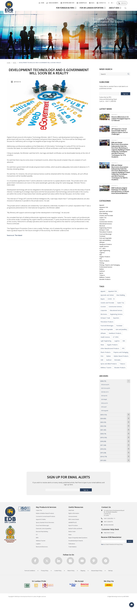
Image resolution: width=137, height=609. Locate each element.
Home (8, 62)
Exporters (116, 318)
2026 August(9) (104, 410)
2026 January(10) (105, 384)
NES (100, 254)
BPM (37, 537)
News (14, 62)
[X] (47, 560)
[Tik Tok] (105, 560)
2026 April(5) (104, 395)
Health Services (104, 246)
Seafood (102, 271)
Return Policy (71, 570)
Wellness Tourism (104, 277)
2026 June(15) (104, 403)
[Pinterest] (93, 560)
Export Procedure (73, 525)
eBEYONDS (126, 596)
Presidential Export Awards (75, 540)
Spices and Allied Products (109, 364)
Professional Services (105, 267)
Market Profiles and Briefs (75, 528)
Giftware (102, 242)
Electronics (104, 314)
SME (102, 360)
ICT (37, 534)
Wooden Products (105, 279)
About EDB (114, 8)
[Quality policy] (23, 508)
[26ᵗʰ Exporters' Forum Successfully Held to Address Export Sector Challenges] (104, 129)
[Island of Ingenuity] (47, 586)
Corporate (104, 310)
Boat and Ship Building (42, 531)
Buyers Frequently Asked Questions (77, 537)
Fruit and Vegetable (105, 238)
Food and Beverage (105, 234)
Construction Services (106, 222)
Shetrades (117, 360)
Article (101, 209)
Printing (101, 263)
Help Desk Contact (109, 532)
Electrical (102, 226)
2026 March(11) (105, 392)
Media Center (72, 531)
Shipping (83, 570)
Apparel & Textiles (41, 519)
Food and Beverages (107, 325)
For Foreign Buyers (65, 8)
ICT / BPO (102, 248)
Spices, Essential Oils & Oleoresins (45, 522)
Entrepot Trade (104, 230)
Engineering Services (105, 228)
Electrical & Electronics (42, 547)
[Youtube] (82, 560)
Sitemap (110, 570)
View (102, 544)
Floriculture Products (105, 232)
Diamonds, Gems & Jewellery (43, 528)
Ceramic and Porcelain (106, 215)
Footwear (102, 236)
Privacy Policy (44, 570)
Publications (71, 544)
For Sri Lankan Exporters (91, 8)
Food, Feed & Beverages (42, 525)
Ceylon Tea (102, 217)
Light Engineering (104, 250)
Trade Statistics (72, 547)
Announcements (72, 516)
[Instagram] (70, 560)
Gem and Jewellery (105, 240)
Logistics (102, 252)
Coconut (102, 220)
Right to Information (73, 513)
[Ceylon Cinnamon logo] (36, 586)
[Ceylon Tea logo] (27, 586)
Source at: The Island (14, 235)
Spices (101, 273)
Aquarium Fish (103, 207)
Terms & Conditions (29, 570)
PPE (100, 259)
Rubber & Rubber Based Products (45, 513)
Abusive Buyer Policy (96, 570)
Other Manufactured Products (110, 348)
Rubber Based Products (121, 356)
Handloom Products (105, 244)
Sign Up (125, 94)
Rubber (101, 269)
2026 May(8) (104, 399)
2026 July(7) (104, 407)
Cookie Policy (57, 570)
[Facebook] (35, 560)
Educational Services (105, 224)
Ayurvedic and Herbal (105, 211)
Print (102, 356)
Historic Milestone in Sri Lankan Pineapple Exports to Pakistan (120, 118)
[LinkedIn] (58, 560)
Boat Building (103, 213)
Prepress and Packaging (120, 352)
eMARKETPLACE (72, 522)
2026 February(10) (105, 388)
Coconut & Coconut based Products (45, 516)
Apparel (101, 205)
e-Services (123, 3)
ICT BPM (115, 337)
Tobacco (102, 275)
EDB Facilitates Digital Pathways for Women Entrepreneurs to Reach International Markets (120, 190)
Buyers (103, 299)
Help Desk (71, 510)
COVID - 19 (111, 299)
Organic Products (104, 257)
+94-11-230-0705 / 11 (109, 518)
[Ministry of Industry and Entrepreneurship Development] (10, 534)
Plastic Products (104, 261)
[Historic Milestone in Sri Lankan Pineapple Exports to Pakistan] (104, 117)
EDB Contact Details (73, 519)
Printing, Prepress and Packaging (109, 265)
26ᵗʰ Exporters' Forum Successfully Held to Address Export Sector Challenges (119, 131)
